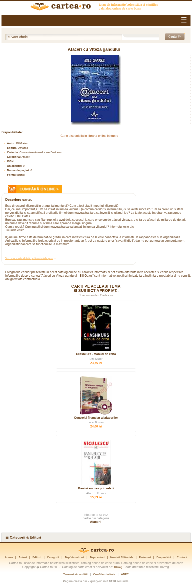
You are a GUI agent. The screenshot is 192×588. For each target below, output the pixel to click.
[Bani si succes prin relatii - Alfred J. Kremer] (96, 462)
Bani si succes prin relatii (96, 488)
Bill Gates (22, 143)
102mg (118, 567)
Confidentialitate (104, 574)
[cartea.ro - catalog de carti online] (96, 551)
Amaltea (23, 147)
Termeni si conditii (75, 574)
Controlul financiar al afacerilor (96, 417)
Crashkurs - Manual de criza (96, 354)
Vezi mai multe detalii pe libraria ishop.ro (29, 258)
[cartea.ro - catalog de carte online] (96, 7)
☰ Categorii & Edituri (23, 537)
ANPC (125, 574)
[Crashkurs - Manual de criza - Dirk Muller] (96, 328)
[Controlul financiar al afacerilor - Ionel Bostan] (96, 395)
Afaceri (26, 156)
